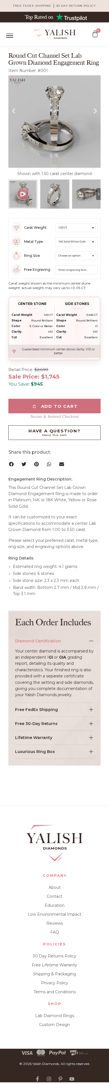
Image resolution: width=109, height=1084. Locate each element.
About (55, 887)
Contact (54, 896)
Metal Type (33, 242)
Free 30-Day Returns (36, 724)
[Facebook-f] (37, 1079)
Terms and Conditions (55, 991)
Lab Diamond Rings (54, 1015)
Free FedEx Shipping (36, 710)
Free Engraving (37, 270)
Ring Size (32, 256)
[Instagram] (49, 1079)
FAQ (54, 932)
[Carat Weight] (16, 228)
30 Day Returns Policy (54, 956)
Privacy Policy (54, 982)
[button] (11, 464)
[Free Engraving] (16, 270)
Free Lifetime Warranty (54, 965)
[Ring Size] (16, 256)
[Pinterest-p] (60, 1079)
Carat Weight (35, 228)
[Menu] (9, 35)
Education (55, 905)
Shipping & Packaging (54, 973)
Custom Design (54, 1024)
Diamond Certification (38, 641)
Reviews (54, 923)
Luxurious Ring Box (35, 752)
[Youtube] (72, 1079)
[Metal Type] (16, 242)
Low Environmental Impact (54, 914)
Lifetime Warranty (33, 738)
